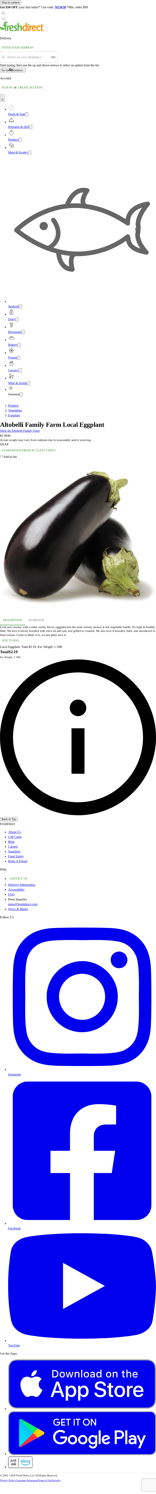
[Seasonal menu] (21, 394)
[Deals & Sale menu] (26, 114)
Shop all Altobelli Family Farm (20, 430)
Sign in (7, 87)
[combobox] (27, 57)
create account (30, 87)
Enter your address (17, 47)
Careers (13, 846)
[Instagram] (82, 1069)
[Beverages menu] (23, 332)
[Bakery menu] (19, 345)
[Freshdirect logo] (22, 30)
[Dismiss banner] (3, 13)
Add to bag (10, 640)
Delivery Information (21, 884)
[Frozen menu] (18, 358)
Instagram (14, 1074)
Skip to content (11, 2)
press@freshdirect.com (22, 904)
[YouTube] (82, 1340)
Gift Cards (15, 837)
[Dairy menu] (17, 319)
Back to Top (9, 819)
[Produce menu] (20, 140)
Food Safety (16, 856)
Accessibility (16, 889)
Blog (11, 841)
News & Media (18, 909)
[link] (78, 737)
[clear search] (53, 57)
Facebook (14, 1228)
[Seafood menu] (20, 306)
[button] (78, 456)
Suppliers (14, 851)
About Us (14, 832)
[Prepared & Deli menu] (30, 127)
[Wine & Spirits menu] (28, 383)
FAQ (11, 894)
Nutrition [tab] (36, 620)
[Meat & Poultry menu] (29, 153)
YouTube (14, 1345)
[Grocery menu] (20, 370)
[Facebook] (82, 1223)
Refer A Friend (17, 861)
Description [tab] (12, 620)
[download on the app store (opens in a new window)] (82, 1408)
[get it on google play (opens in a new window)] (82, 1454)
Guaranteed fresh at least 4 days (28, 450)
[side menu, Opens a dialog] (3, 19)
